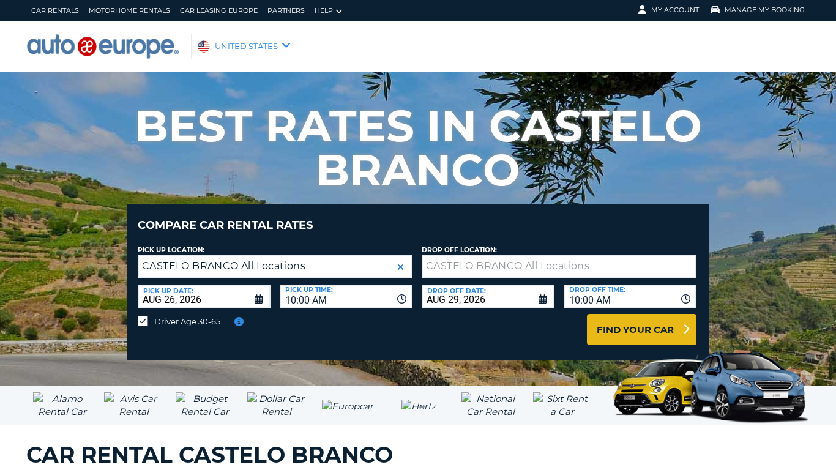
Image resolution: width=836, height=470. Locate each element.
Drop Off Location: (459, 250)
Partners (286, 10)
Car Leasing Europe (219, 10)
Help (324, 10)
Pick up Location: (171, 250)
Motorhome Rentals (129, 10)
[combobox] (346, 296)
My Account (675, 10)
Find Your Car (635, 329)
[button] (400, 267)
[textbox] (559, 266)
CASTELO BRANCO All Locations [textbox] (223, 266)
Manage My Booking (765, 10)
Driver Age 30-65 (187, 321)
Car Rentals (55, 10)
